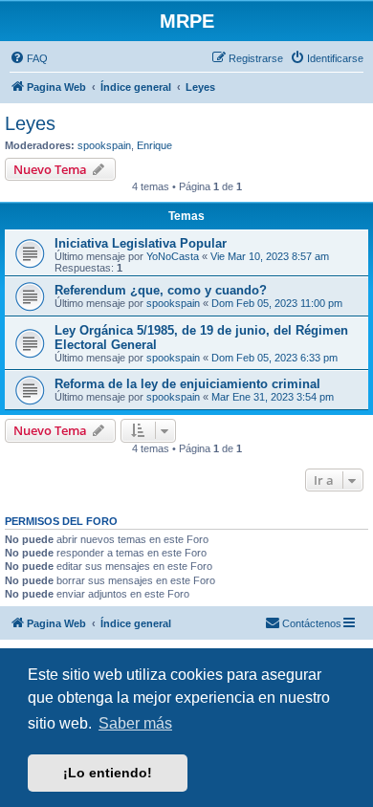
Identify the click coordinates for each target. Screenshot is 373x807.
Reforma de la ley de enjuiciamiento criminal (187, 384)
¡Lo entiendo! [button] (107, 772)
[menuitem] (29, 58)
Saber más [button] (135, 723)
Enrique (154, 145)
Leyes (30, 123)
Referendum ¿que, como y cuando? (161, 290)
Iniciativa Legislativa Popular (141, 243)
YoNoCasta (172, 256)
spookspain (104, 145)
